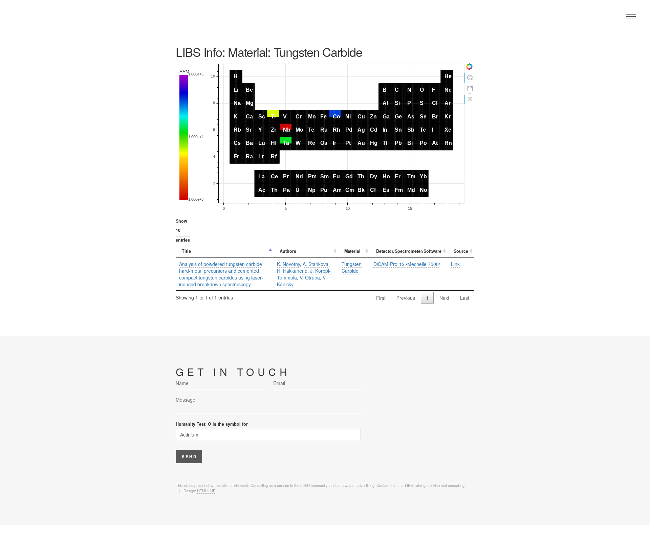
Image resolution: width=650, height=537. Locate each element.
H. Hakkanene (292, 270)
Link (455, 264)
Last (464, 297)
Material (352, 251)
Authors (288, 251)
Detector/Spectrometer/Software (408, 251)
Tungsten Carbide (352, 267)
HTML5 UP (206, 490)
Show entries (183, 230)
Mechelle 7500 (423, 264)
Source (461, 251)
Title (186, 251)
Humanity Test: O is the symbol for (212, 424)
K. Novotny (288, 264)
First (381, 297)
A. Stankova (315, 264)
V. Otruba (310, 277)
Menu (631, 16)
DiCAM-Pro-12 (389, 264)
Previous (405, 297)
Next (444, 297)
